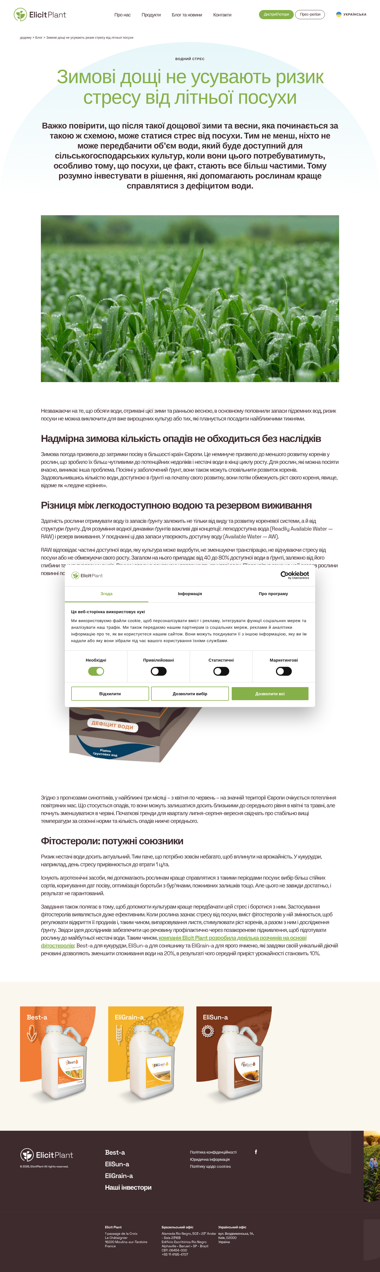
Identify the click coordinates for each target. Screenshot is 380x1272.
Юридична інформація (210, 1159)
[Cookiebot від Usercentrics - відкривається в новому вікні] (284, 575)
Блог (39, 37)
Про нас (122, 15)
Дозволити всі (270, 693)
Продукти (151, 15)
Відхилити (110, 693)
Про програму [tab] (273, 594)
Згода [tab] (107, 594)
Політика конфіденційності (213, 1152)
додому (25, 37)
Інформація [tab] (190, 594)
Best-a (115, 1152)
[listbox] (190, 1056)
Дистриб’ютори (276, 14)
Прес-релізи (310, 14)
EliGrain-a (119, 1176)
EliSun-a (117, 1164)
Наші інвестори (128, 1187)
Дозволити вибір (190, 693)
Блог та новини (187, 15)
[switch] (159, 671)
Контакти (222, 15)
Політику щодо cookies (210, 1166)
